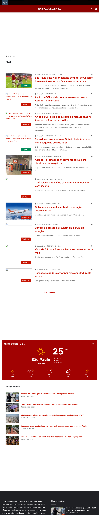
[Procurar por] (96, 9)
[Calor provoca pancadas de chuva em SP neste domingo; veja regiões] (12, 407)
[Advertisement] (49, 32)
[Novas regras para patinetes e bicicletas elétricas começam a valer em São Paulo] (12, 429)
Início (9, 56)
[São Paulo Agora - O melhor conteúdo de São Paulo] (49, 9)
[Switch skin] (92, 9)
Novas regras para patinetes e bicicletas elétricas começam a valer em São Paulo (54, 426)
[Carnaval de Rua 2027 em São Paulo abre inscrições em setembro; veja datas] (12, 440)
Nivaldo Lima (41, 74)
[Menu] (3, 9)
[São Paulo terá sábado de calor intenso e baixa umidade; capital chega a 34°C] (12, 418)
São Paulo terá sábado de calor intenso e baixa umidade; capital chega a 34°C (52, 415)
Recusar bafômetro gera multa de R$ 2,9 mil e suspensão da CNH (47, 394)
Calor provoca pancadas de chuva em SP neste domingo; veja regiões (49, 404)
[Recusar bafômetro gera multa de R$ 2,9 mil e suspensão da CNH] (12, 397)
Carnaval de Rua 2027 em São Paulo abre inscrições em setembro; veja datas (52, 437)
